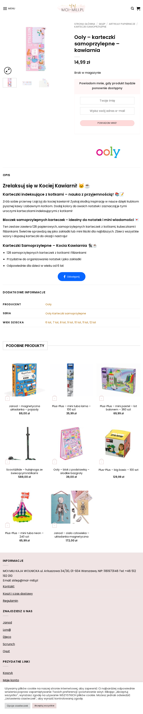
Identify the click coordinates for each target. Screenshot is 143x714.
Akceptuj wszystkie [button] (44, 705)
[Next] (62, 49)
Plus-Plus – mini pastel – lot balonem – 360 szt (118, 407)
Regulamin (10, 601)
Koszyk (8, 673)
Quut (6, 651)
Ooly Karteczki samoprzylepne (65, 313)
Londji (7, 630)
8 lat (63, 322)
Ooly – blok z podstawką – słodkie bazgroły (71, 471)
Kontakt (9, 586)
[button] (9, 8)
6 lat (48, 322)
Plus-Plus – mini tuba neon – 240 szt (24, 534)
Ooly (48, 304)
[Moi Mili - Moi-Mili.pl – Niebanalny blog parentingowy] (71, 8)
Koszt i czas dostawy (18, 594)
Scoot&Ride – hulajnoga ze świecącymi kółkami (24, 471)
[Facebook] (71, 276)
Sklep (102, 24)
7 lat (56, 322)
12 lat (93, 322)
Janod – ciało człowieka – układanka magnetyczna (71, 534)
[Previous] (8, 49)
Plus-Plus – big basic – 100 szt (119, 470)
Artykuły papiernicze (122, 24)
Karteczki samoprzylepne (90, 26)
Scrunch (9, 644)
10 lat (77, 322)
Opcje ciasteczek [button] (17, 705)
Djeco (7, 637)
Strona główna (84, 24)
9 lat (70, 322)
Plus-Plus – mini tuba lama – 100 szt (71, 407)
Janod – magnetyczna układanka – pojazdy (24, 407)
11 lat (85, 322)
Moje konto (11, 680)
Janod (7, 622)
